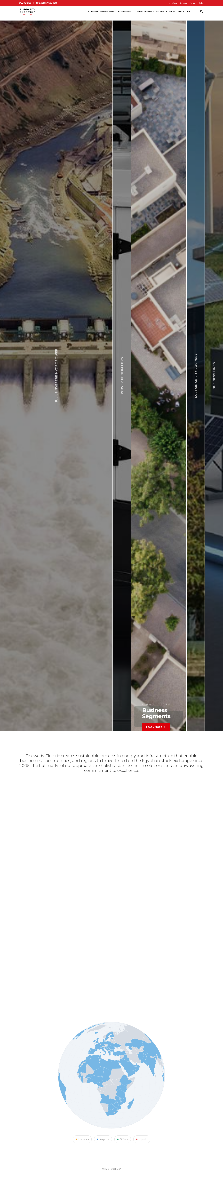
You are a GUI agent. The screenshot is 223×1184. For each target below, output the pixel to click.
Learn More (96, 712)
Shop (172, 11)
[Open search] (201, 11)
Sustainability (126, 11)
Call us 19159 (24, 3)
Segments (161, 11)
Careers (183, 3)
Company (93, 11)
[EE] (27, 11)
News (192, 3)
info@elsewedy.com (46, 3)
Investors (173, 3)
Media (200, 3)
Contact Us (183, 11)
